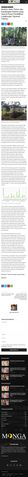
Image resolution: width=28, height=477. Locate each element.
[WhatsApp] (11, 24)
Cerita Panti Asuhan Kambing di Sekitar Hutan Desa (7, 294)
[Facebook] (2, 24)
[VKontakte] (20, 465)
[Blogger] (7, 465)
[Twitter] (5, 24)
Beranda (2, 5)
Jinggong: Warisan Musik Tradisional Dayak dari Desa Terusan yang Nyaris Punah (18, 369)
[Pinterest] (8, 24)
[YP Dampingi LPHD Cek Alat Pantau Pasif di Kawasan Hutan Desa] (5, 377)
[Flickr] (14, 465)
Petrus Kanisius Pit (14, 312)
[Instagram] (17, 465)
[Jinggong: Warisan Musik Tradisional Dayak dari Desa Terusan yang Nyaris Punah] (5, 370)
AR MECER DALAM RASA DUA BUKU (17, 361)
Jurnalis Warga (16, 5)
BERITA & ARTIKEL (9, 5)
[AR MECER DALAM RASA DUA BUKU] (5, 363)
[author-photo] (14, 310)
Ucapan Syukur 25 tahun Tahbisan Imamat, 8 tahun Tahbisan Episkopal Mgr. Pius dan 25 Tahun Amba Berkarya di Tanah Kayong (20, 296)
